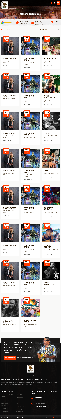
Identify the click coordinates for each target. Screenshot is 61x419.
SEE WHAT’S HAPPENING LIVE (25, 357)
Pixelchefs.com (56, 417)
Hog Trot (19, 398)
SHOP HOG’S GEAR (10, 357)
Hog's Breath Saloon (14, 8)
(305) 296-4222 (24, 23)
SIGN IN (51, 3)
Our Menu (4, 411)
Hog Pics (19, 394)
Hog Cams (4, 408)
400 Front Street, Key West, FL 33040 (41, 23)
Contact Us (20, 406)
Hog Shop (4, 400)
